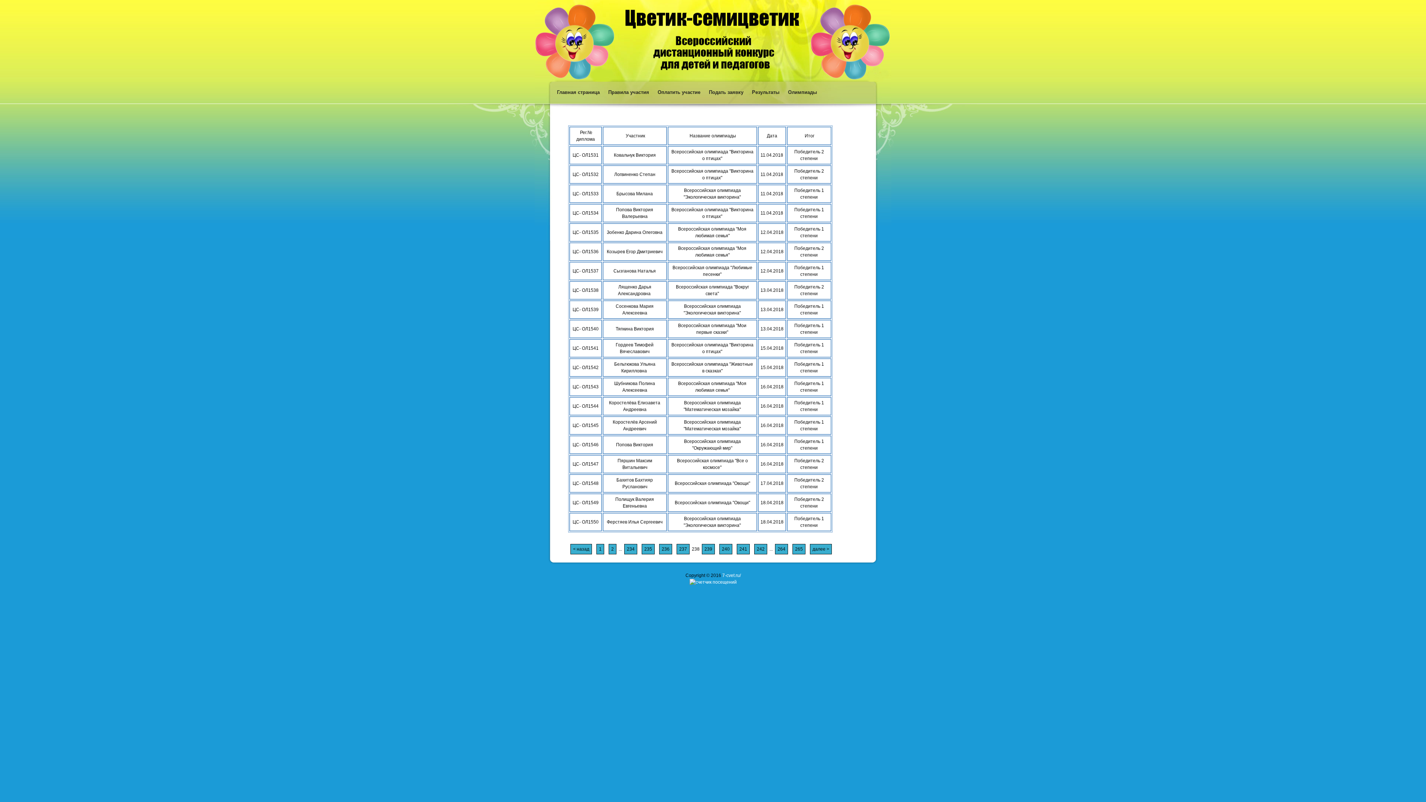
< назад (581, 549)
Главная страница (578, 92)
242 (761, 549)
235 (648, 549)
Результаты (765, 92)
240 (726, 549)
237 (683, 549)
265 (799, 549)
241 (743, 549)
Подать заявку (726, 92)
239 (708, 549)
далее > (821, 549)
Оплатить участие (679, 92)
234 (631, 549)
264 (781, 549)
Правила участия (628, 92)
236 (666, 549)
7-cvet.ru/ (731, 575)
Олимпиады (802, 92)
